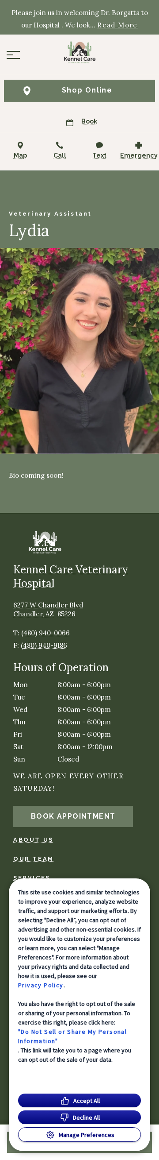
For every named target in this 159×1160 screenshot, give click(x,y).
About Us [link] (33, 839)
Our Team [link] (33, 858)
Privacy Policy (41, 985)
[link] (79, 52)
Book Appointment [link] (73, 816)
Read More (117, 25)
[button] (13, 55)
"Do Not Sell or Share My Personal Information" (72, 1036)
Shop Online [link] (87, 90)
